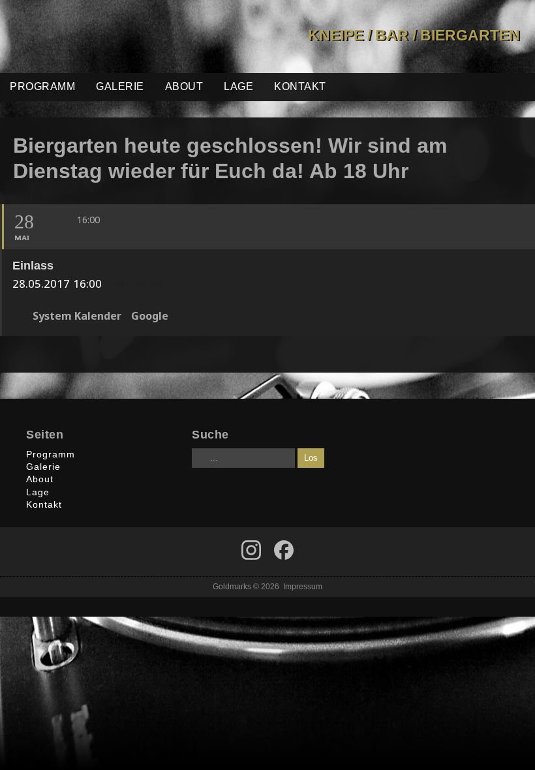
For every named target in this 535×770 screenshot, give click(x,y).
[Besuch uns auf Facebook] (251, 550)
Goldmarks (92, 36)
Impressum (302, 586)
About (184, 86)
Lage (238, 86)
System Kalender (77, 316)
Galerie (120, 86)
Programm (42, 86)
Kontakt (300, 86)
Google (149, 316)
